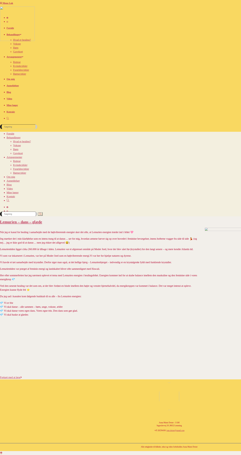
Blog (9, 184)
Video (10, 188)
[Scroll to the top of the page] (1, 453)
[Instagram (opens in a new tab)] (7, 22)
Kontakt (11, 196)
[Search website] (8, 118)
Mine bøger (13, 192)
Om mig (11, 176)
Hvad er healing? (22, 141)
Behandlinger (13, 137)
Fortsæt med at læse (11, 377)
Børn (15, 149)
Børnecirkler (19, 173)
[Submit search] (40, 214)
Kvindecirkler (20, 165)
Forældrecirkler (21, 169)
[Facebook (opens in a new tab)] (7, 18)
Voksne (17, 145)
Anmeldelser (13, 180)
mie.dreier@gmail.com (175, 430)
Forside (10, 133)
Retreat (16, 161)
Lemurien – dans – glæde (21, 222)
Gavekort (18, 153)
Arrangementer (14, 157)
